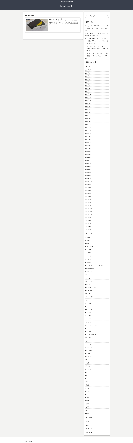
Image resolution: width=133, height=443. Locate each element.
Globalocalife (89, 246)
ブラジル (88, 341)
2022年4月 (88, 196)
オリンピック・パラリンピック (95, 265)
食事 (87, 404)
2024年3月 (88, 154)
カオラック (89, 272)
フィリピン (89, 331)
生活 (87, 385)
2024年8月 (88, 139)
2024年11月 (88, 130)
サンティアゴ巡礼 (91, 287)
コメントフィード (91, 428)
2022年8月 (88, 187)
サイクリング (90, 284)
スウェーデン (90, 297)
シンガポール (90, 290)
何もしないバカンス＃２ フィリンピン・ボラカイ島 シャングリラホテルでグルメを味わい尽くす (96, 41)
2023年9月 (88, 166)
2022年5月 (88, 193)
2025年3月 (88, 118)
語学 (87, 394)
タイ (87, 300)
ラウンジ (88, 356)
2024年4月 (88, 151)
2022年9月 (88, 184)
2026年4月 (88, 82)
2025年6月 (88, 112)
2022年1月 (88, 205)
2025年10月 (88, 100)
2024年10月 (88, 133)
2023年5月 (88, 172)
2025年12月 (88, 94)
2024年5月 (88, 148)
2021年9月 (88, 217)
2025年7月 (88, 109)
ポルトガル (89, 347)
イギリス (88, 253)
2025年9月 (88, 103)
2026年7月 (88, 73)
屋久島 (88, 366)
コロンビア (89, 281)
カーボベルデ (90, 268)
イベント (88, 256)
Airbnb (88, 237)
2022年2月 (88, 202)
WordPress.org (90, 432)
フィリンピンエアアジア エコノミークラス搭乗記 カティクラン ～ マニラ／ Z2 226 (96, 28)
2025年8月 (88, 106)
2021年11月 (88, 211)
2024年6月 (88, 145)
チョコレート (90, 303)
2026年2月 (88, 88)
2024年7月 (88, 142)
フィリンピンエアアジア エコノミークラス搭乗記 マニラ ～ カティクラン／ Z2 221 (96, 56)
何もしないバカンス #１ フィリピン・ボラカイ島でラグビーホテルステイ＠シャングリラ (96, 48)
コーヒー (88, 275)
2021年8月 (88, 220)
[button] (107, 16)
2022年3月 (88, 199)
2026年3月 (88, 85)
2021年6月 (88, 226)
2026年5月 (88, 79)
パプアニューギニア (91, 325)
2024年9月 (88, 136)
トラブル (88, 312)
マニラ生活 (89, 350)
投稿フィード (89, 425)
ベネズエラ (89, 344)
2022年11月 (88, 178)
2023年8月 (88, 169)
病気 (87, 391)
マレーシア (89, 353)
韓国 (87, 400)
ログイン (88, 421)
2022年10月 (88, 181)
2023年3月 (88, 175)
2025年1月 (88, 124)
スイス (88, 294)
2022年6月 (88, 190)
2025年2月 (88, 121)
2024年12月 (88, 127)
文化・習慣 (89, 369)
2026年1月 (88, 91)
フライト (88, 338)
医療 (87, 363)
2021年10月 (88, 214)
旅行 (87, 382)
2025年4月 (88, 115)
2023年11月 (88, 163)
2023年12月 (88, 160)
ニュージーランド (91, 322)
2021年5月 (88, 229)
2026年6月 (88, 76)
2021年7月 (88, 223)
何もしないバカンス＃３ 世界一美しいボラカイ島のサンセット (96, 34)
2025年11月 (88, 97)
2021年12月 (88, 208)
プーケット (89, 328)
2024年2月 (88, 157)
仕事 (87, 360)
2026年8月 (88, 70)
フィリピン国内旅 (91, 334)
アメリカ (88, 249)
